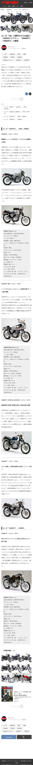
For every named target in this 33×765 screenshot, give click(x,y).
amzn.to (16, 701)
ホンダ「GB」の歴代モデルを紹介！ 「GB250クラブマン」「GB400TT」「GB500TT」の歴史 (16, 38)
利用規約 (3, 761)
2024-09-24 (11, 46)
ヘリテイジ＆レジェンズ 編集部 (17, 48)
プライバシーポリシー (14, 761)
